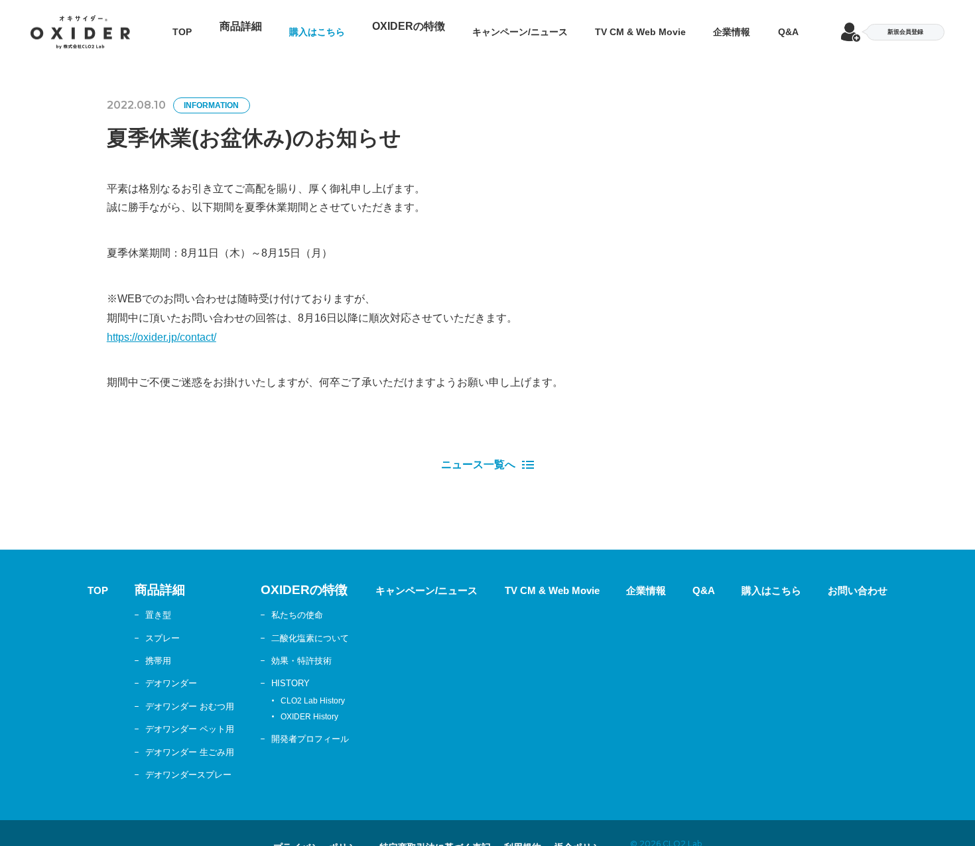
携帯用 (93, 648)
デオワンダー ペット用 (132, 717)
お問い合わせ (923, 578)
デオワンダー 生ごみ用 (132, 739)
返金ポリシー (625, 835)
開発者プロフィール (271, 726)
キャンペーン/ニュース (516, 26)
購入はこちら (302, 26)
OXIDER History (262, 705)
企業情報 (747, 26)
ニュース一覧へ (478, 453)
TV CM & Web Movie (648, 26)
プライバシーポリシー (283, 835)
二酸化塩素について (271, 625)
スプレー (99, 625)
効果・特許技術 (261, 648)
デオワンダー (109, 671)
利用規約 (549, 835)
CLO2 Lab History (265, 689)
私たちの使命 (255, 603)
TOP (162, 26)
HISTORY (247, 671)
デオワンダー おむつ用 (132, 693)
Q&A (808, 26)
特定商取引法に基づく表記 (435, 835)
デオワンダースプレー (131, 762)
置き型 (93, 603)
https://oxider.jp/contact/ (161, 325)
